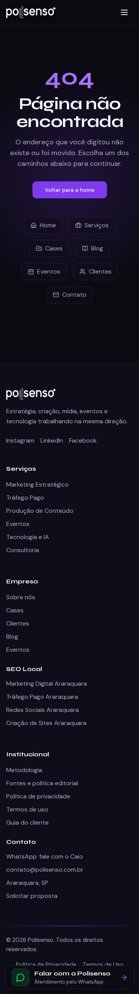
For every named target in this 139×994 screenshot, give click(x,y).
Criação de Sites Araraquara (46, 723)
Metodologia (24, 770)
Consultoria (22, 550)
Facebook (83, 440)
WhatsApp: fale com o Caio (44, 856)
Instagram (20, 440)
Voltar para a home (70, 189)
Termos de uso (27, 809)
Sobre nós (20, 597)
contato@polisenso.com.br (44, 870)
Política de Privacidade (46, 965)
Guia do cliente (27, 822)
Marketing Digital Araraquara (46, 684)
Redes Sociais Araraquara (42, 710)
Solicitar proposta (32, 896)
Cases (54, 248)
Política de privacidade (38, 796)
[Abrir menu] (124, 12)
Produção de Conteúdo (39, 511)
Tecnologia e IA (27, 537)
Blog (97, 248)
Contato (74, 295)
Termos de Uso (103, 965)
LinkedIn (52, 440)
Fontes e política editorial (42, 783)
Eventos (48, 271)
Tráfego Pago (25, 498)
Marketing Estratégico (37, 484)
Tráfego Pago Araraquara (42, 697)
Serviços (96, 225)
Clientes (100, 271)
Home (48, 225)
